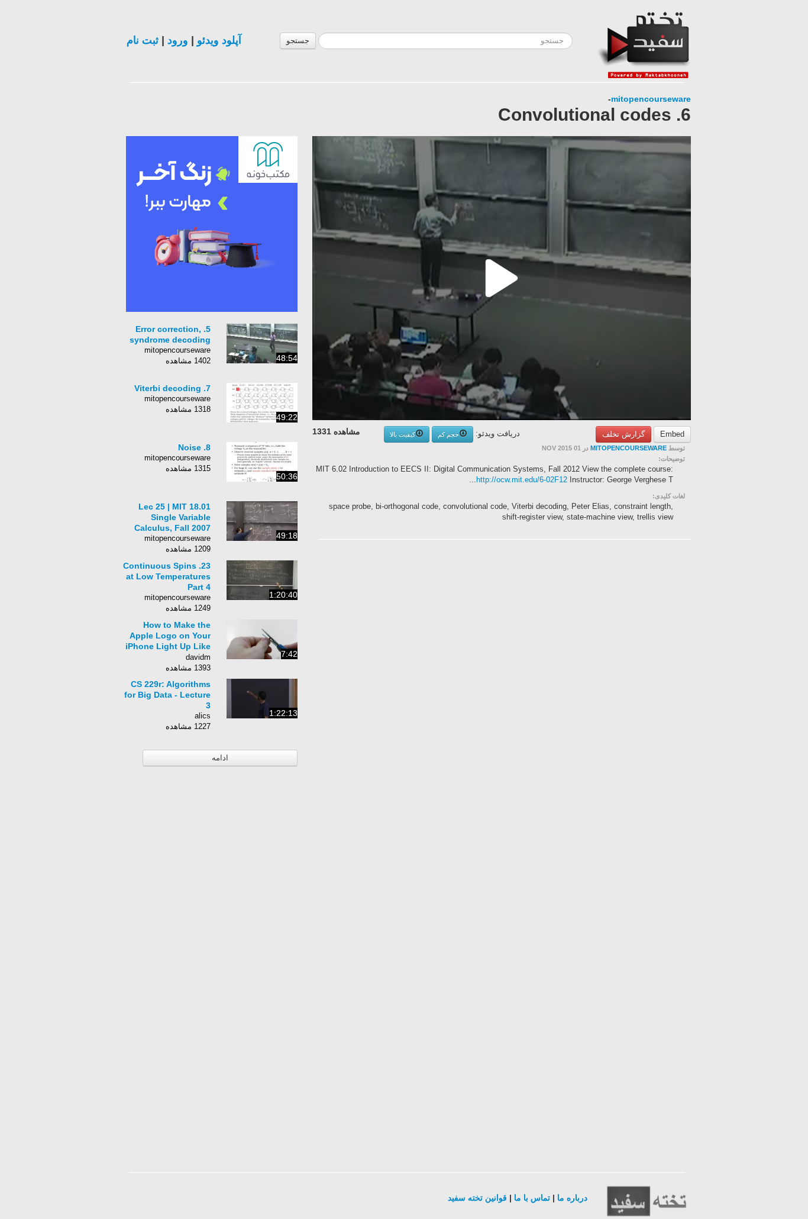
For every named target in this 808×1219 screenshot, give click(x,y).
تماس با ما (532, 1197)
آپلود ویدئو (219, 40)
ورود (177, 40)
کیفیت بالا (402, 434)
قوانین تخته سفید (477, 1197)
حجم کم (448, 434)
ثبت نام (143, 40)
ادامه (220, 757)
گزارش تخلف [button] (623, 434)
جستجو (297, 40)
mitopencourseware (651, 99)
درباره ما (572, 1197)
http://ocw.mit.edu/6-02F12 (521, 479)
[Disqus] (602, 698)
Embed (672, 434)
